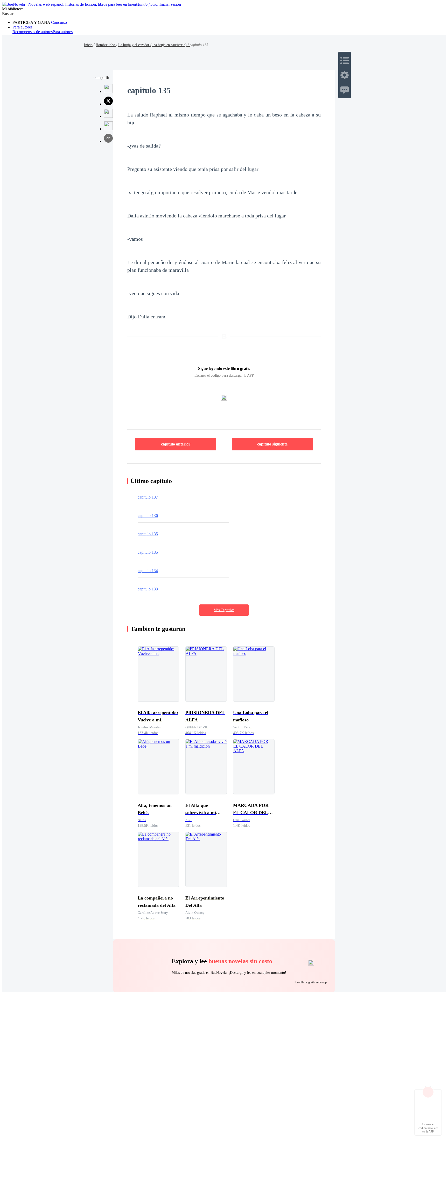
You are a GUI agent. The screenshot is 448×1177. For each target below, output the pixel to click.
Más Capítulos (224, 610)
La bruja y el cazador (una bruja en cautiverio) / (154, 45)
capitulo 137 (148, 497)
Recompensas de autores (32, 32)
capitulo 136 (148, 515)
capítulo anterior (175, 444)
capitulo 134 (148, 570)
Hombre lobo (106, 45)
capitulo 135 (148, 534)
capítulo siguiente (272, 444)
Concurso (58, 22)
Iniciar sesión (170, 4)
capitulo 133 (148, 589)
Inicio (88, 45)
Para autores (22, 27)
